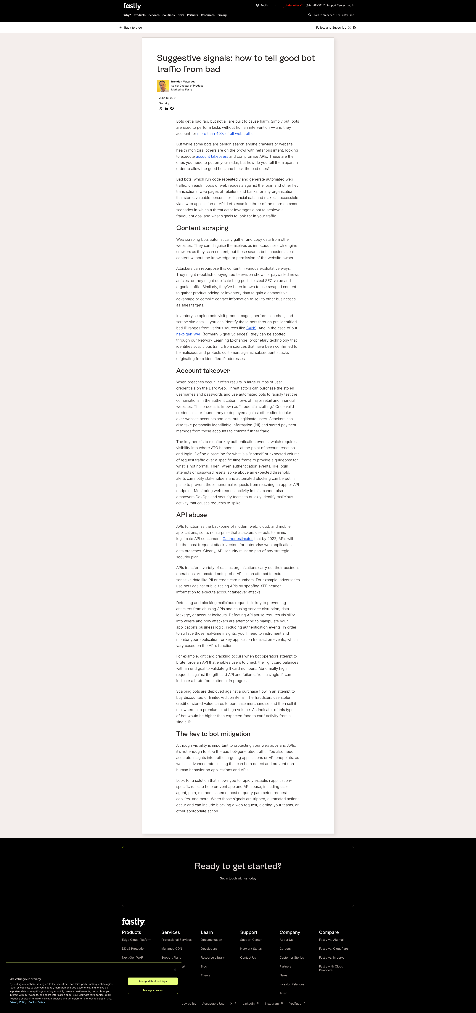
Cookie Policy (36, 1002)
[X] (161, 109)
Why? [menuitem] (127, 15)
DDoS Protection (133, 948)
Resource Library (213, 957)
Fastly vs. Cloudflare (333, 948)
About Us (286, 939)
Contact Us (248, 957)
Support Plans (171, 957)
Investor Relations (292, 984)
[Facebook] (172, 109)
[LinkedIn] (166, 109)
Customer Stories (292, 957)
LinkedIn (249, 1003)
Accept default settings (153, 981)
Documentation (211, 939)
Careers (285, 948)
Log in (350, 5)
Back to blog (133, 27)
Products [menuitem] (140, 15)
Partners (285, 966)
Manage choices (153, 990)
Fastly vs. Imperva (332, 957)
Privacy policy (186, 1003)
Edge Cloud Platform (136, 939)
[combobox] (266, 5)
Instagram (272, 1003)
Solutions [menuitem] (169, 15)
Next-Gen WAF (132, 957)
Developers (209, 948)
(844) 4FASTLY (315, 5)
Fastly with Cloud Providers (331, 968)
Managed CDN (171, 948)
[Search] (309, 14)
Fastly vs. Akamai (331, 939)
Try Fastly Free (345, 15)
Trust (283, 993)
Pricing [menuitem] (222, 15)
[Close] (175, 969)
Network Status (251, 948)
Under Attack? (294, 5)
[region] (94, 984)
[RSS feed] (355, 27)
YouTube (295, 1003)
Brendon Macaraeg (183, 81)
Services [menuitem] (154, 15)
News (283, 975)
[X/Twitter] (349, 27)
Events (205, 975)
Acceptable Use (213, 1003)
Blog (204, 966)
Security (164, 103)
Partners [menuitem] (192, 15)
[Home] (132, 6)
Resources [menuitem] (208, 15)
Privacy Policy (18, 1002)
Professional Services (176, 939)
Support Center (335, 5)
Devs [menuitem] (181, 15)
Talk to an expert (324, 15)
